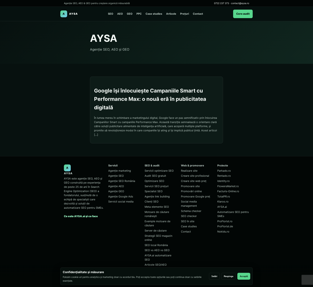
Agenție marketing (119, 170)
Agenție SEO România (121, 181)
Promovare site (190, 186)
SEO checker (189, 216)
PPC (139, 13)
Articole (171, 13)
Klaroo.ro (223, 201)
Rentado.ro (224, 175)
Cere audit (243, 13)
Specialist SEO (154, 191)
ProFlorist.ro (224, 221)
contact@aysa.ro (240, 3)
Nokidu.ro (223, 231)
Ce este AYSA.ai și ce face (81, 216)
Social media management (189, 203)
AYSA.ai (222, 206)
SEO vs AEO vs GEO (157, 250)
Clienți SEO (151, 201)
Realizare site (189, 170)
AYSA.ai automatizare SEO (158, 257)
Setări (214, 276)
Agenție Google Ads (120, 196)
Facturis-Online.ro (228, 191)
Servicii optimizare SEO (159, 170)
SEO (110, 13)
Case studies (154, 13)
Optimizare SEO (154, 181)
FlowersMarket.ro (228, 186)
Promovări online (191, 191)
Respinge (228, 276)
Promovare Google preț (195, 196)
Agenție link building (157, 196)
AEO (120, 13)
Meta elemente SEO (157, 206)
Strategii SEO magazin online (158, 238)
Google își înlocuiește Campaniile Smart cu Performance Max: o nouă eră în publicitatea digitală (150, 98)
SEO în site (187, 221)
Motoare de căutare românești (157, 214)
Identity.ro (223, 181)
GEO (130, 13)
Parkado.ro (224, 170)
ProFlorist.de (225, 226)
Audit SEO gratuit (155, 175)
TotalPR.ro (223, 196)
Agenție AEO (116, 186)
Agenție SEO (116, 175)
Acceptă (244, 276)
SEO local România (156, 245)
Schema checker (191, 211)
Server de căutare (156, 230)
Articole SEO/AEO (156, 264)
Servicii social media (121, 201)
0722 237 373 (221, 3)
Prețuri (184, 13)
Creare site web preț (193, 181)
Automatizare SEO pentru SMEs (233, 214)
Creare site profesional (195, 175)
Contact (198, 13)
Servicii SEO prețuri (157, 186)
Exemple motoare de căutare (157, 223)
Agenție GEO (116, 191)
